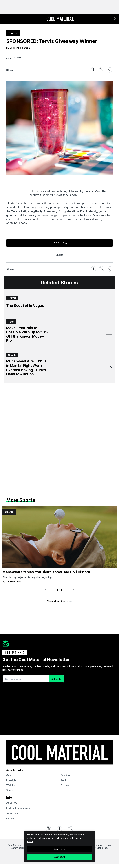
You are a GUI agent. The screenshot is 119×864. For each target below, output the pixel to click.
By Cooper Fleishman (18, 47)
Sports (59, 255)
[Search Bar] (115, 19)
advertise (12, 813)
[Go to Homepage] (60, 19)
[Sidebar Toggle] (4, 19)
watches (11, 785)
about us (11, 802)
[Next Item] (73, 590)
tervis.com (70, 195)
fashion (65, 775)
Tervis (88, 191)
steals (9, 790)
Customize (59, 849)
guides (65, 785)
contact (11, 818)
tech (64, 780)
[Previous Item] (46, 590)
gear (9, 775)
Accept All (59, 856)
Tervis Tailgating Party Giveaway (34, 211)
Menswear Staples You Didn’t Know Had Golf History (46, 572)
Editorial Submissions (18, 808)
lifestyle (11, 780)
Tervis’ (24, 219)
